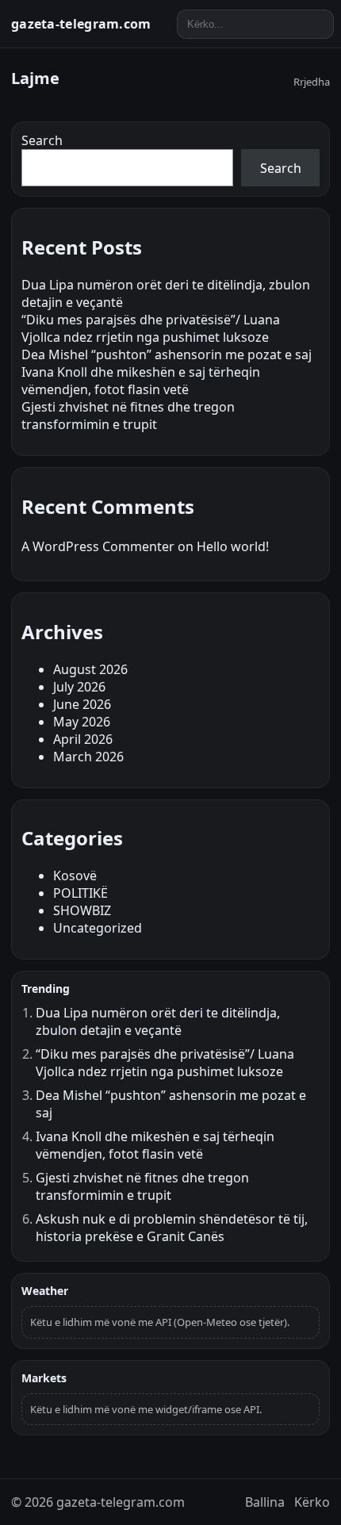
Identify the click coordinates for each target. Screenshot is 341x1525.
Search (42, 140)
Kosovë (75, 875)
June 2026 (82, 704)
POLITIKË (80, 893)
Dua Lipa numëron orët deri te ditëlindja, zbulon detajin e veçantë (158, 1021)
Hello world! (233, 546)
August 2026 (90, 669)
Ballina (265, 1502)
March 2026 (88, 756)
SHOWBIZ (82, 910)
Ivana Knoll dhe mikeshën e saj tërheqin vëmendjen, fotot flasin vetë (140, 380)
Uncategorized (97, 928)
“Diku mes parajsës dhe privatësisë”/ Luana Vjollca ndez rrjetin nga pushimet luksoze (150, 328)
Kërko (312, 1502)
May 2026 (81, 721)
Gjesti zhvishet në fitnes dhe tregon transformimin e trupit (128, 415)
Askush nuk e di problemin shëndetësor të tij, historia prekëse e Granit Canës (172, 1227)
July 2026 (79, 686)
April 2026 (83, 739)
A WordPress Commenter (97, 546)
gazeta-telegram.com (81, 24)
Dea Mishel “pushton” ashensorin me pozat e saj (166, 354)
